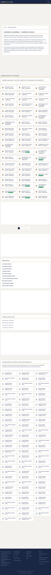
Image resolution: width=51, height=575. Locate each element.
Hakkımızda (28, 553)
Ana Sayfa (5, 27)
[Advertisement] (25, 15)
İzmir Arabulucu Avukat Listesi (7, 325)
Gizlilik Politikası (29, 556)
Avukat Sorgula (16, 553)
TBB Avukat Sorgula (17, 560)
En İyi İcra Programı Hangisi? (44, 561)
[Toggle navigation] (48, 2)
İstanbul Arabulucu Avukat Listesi (8, 320)
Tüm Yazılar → (41, 563)
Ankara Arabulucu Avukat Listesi (8, 322)
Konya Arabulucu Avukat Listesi (7, 327)
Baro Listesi (16, 556)
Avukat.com (7, 2)
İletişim (27, 558)
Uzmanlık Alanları (17, 558)
